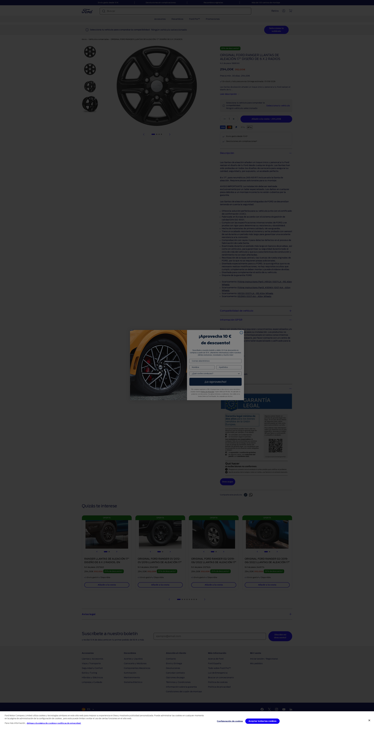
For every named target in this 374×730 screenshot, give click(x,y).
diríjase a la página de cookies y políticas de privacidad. (54, 723)
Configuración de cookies (230, 721)
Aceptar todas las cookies (262, 721)
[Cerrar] (369, 720)
